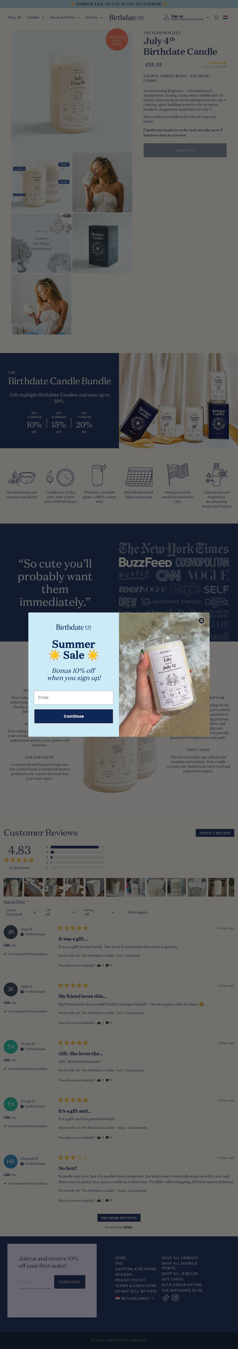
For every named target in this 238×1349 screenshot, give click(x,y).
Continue (74, 716)
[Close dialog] (201, 620)
